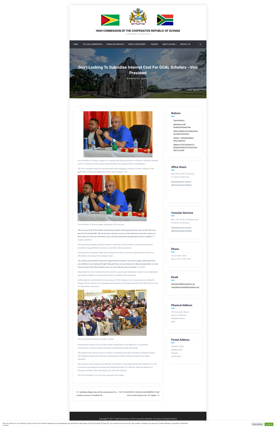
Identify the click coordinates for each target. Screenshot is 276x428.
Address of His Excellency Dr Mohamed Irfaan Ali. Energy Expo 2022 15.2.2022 (185, 147)
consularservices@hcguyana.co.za (185, 287)
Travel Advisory (179, 120)
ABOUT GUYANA (169, 44)
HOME (75, 44)
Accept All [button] (269, 424)
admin (145, 78)
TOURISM (154, 44)
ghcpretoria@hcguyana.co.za (183, 284)
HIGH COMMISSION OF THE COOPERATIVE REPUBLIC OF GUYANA (138, 30)
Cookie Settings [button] (257, 424)
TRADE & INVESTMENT (137, 44)
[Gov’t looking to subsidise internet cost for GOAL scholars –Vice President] (118, 134)
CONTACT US (185, 44)
